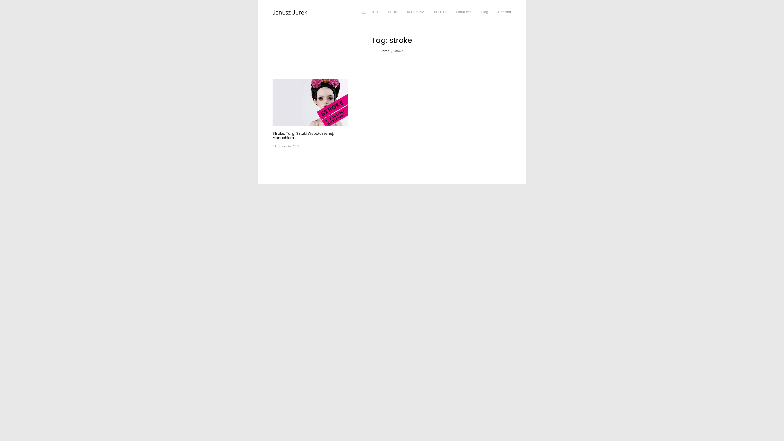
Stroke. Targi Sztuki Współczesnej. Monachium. (303, 135)
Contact (504, 12)
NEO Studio (415, 12)
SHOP (392, 12)
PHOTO (440, 12)
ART (375, 12)
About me (463, 12)
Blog (484, 12)
